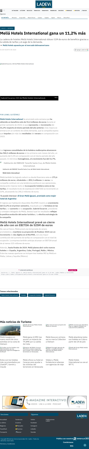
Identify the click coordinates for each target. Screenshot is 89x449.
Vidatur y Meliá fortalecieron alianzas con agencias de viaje (55, 362)
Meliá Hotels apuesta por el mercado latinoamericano (26, 45)
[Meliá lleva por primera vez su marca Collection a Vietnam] (56, 329)
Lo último (22, 10)
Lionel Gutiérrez (12, 114)
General (10, 28)
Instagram (34, 426)
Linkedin (33, 429)
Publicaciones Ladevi (50, 420)
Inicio (3, 28)
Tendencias (53, 10)
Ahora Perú (67, 17)
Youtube (33, 432)
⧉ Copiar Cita (72, 270)
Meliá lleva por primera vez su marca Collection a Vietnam (56, 339)
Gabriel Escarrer (50, 295)
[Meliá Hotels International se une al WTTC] (79, 352)
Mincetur (14, 17)
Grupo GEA (22, 17)
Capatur (47, 17)
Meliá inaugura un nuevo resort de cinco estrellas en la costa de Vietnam (10, 340)
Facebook (34, 423)
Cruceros (61, 10)
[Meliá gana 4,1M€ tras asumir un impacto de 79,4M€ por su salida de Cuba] (33, 329)
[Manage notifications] (85, 445)
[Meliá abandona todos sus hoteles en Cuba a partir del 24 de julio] (79, 329)
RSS (71, 446)
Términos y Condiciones (7, 444)
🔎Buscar (84, 10)
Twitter (33, 419)
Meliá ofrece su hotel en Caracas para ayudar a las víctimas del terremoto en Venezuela (33, 363)
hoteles (23, 295)
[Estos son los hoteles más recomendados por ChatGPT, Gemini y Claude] (10, 352)
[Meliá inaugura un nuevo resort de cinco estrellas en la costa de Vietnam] (10, 329)
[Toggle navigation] (3, 10)
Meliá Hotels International (11, 119)
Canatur (40, 17)
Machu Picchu (31, 17)
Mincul (59, 17)
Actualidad (15, 10)
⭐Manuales (68, 10)
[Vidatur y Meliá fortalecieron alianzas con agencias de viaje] (56, 352)
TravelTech (37, 10)
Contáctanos (68, 442)
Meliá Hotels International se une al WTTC (78, 362)
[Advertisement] (44, 382)
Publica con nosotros (64, 438)
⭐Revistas (77, 10)
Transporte (45, 10)
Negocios (29, 10)
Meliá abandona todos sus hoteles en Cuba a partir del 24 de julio (78, 339)
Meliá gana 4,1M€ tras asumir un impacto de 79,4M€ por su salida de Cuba (32, 340)
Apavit (53, 17)
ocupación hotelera (35, 295)
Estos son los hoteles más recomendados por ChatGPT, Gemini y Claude (10, 363)
